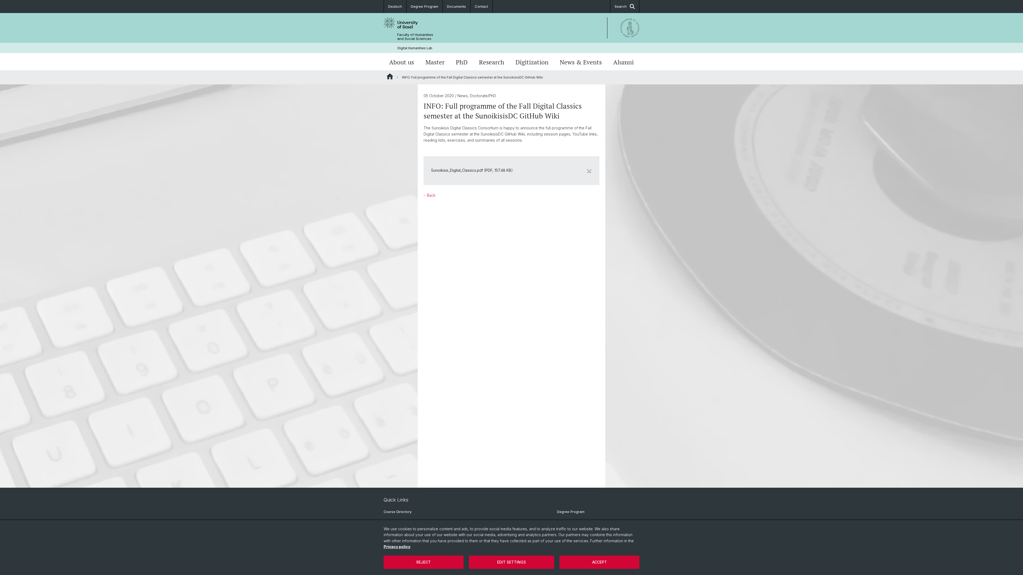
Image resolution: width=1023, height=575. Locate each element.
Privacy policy (397, 546)
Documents (456, 6)
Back (430, 195)
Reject (423, 562)
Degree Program (424, 6)
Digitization (532, 62)
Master (435, 62)
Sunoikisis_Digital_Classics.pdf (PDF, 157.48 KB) (472, 170)
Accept (599, 562)
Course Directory (398, 512)
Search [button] (621, 6)
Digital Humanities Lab (414, 48)
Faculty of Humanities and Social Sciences (415, 37)
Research (491, 62)
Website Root (390, 76)
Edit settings (511, 562)
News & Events (581, 62)
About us (401, 62)
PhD (462, 62)
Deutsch (395, 6)
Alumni (623, 62)
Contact (481, 6)
